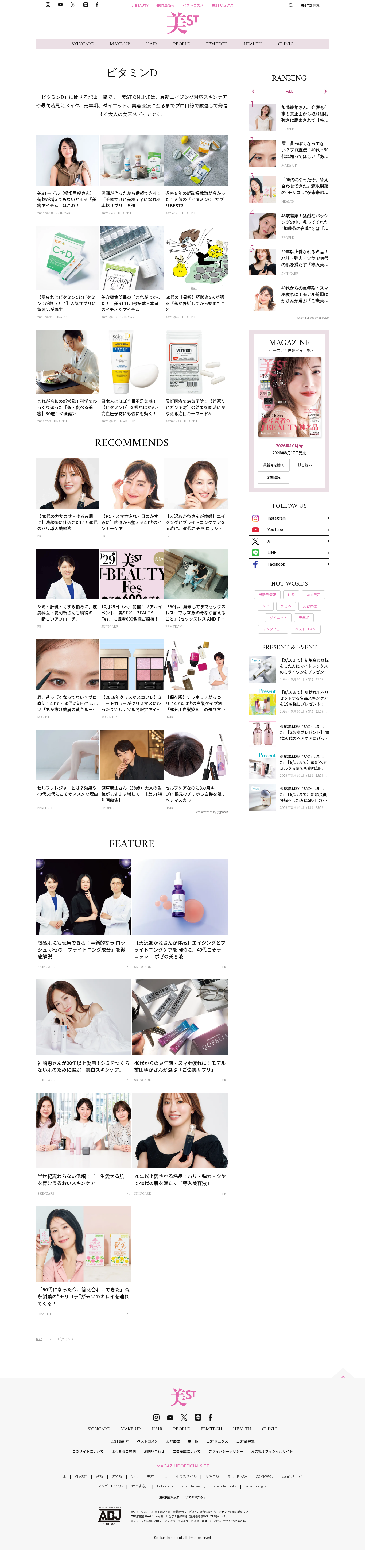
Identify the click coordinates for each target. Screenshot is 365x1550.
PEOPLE (181, 44)
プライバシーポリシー (225, 1451)
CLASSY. (81, 1476)
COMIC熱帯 (264, 1476)
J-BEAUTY (140, 5)
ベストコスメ (193, 5)
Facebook (276, 563)
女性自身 (212, 1476)
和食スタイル (186, 1476)
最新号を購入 (273, 464)
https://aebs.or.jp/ (234, 1521)
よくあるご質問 (123, 1451)
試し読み (305, 464)
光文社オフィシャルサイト (272, 1451)
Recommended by (205, 812)
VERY (99, 1476)
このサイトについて (87, 1451)
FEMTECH (217, 44)
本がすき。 (140, 1486)
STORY (117, 1476)
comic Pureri (292, 1476)
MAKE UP (120, 44)
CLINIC (286, 44)
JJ (64, 1476)
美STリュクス (223, 5)
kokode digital (256, 1486)
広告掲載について (186, 1451)
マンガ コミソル (110, 1486)
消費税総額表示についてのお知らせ (182, 1497)
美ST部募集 (310, 5)
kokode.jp (165, 1486)
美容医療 (173, 1441)
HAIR (151, 44)
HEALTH (253, 44)
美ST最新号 (165, 5)
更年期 (193, 1441)
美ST (150, 1476)
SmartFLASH (237, 1476)
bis (164, 1476)
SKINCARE (83, 44)
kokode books (225, 1486)
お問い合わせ (154, 1451)
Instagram (276, 518)
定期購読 (274, 477)
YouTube (275, 529)
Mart (134, 1476)
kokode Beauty (193, 1486)
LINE (271, 552)
